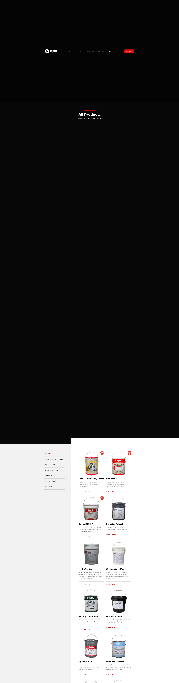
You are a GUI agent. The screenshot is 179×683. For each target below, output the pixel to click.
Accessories (48, 487)
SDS (110, 51)
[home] (51, 51)
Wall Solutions (49, 464)
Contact (129, 51)
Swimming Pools (49, 475)
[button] (70, 51)
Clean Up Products (50, 481)
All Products (49, 453)
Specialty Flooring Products (54, 459)
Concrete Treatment (51, 470)
